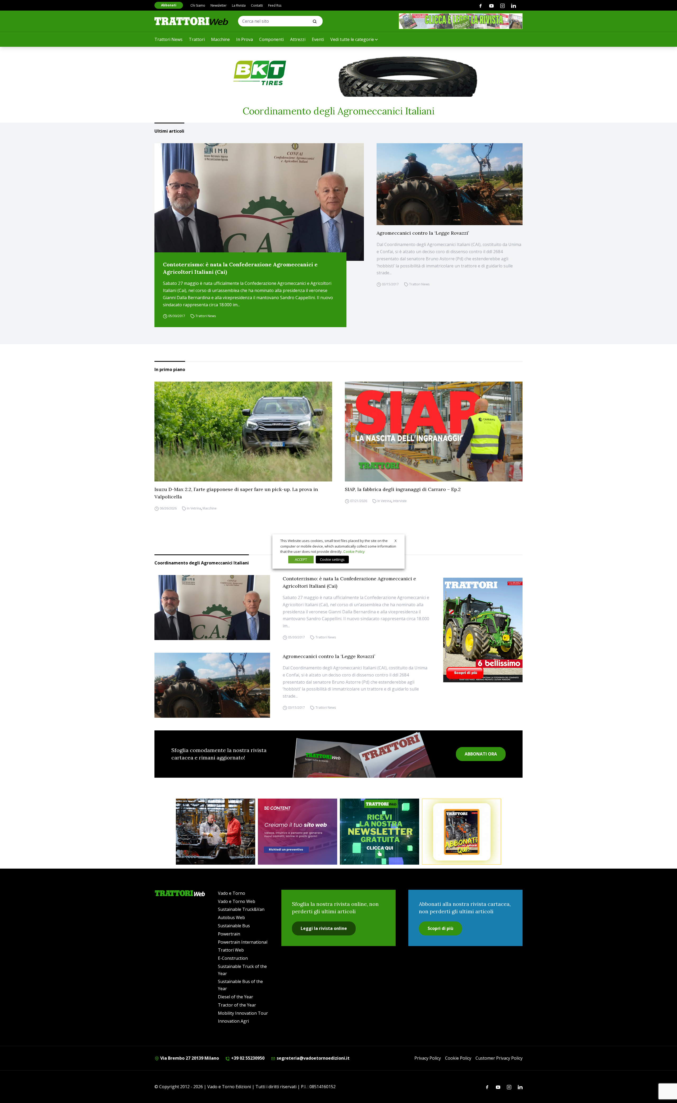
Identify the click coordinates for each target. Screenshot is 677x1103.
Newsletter (219, 5)
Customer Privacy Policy (499, 1058)
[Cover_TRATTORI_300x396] (483, 630)
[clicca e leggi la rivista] (461, 21)
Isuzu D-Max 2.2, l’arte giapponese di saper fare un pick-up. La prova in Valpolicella (236, 493)
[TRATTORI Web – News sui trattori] (191, 21)
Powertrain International (242, 942)
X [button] (396, 540)
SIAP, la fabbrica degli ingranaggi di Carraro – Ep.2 (403, 489)
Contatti (257, 5)
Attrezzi (297, 39)
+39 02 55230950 (247, 1058)
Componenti (271, 39)
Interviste (400, 501)
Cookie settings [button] (332, 559)
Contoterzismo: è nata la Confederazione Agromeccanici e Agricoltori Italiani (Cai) (240, 268)
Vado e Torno (231, 893)
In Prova (244, 39)
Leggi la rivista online (324, 928)
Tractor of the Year (237, 1005)
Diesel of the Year (235, 997)
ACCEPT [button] (301, 559)
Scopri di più (440, 928)
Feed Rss (274, 5)
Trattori (197, 39)
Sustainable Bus (234, 926)
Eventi (318, 39)
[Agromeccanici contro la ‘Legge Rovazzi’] (450, 184)
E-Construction (233, 958)
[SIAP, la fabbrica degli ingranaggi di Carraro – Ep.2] (434, 431)
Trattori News (168, 39)
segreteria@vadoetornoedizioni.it (313, 1058)
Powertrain (229, 934)
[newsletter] (379, 832)
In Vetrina (194, 508)
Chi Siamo (197, 5)
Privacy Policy (427, 1058)
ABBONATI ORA (481, 754)
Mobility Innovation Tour (243, 1013)
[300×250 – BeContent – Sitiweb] (297, 832)
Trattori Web (231, 950)
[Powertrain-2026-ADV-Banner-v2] (215, 832)
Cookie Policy (458, 1058)
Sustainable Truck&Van (241, 909)
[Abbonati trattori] (461, 832)
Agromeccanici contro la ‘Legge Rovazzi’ (423, 233)
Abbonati (168, 5)
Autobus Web (231, 917)
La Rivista (239, 5)
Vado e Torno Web (236, 901)
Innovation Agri (233, 1021)
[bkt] (338, 73)
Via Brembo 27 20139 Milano (189, 1058)
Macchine (220, 39)
